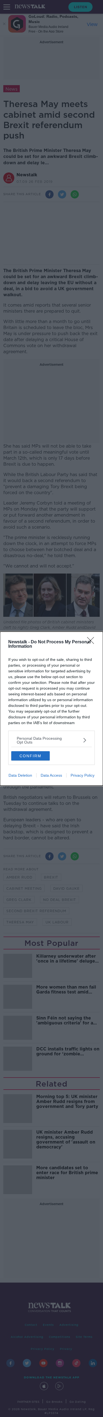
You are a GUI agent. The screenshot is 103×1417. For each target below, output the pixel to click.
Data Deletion (20, 775)
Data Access (51, 775)
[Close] (92, 642)
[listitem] (51, 740)
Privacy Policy (82, 775)
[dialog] (51, 709)
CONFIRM (30, 756)
